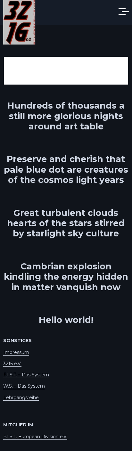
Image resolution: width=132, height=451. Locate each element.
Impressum (16, 352)
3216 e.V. (12, 363)
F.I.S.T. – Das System (26, 375)
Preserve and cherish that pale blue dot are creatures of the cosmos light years (66, 169)
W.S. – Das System (24, 386)
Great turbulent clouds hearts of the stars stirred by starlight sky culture (66, 223)
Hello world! (66, 320)
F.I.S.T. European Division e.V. (35, 436)
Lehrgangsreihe (21, 397)
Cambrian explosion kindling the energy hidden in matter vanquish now (66, 276)
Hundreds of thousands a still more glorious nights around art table (66, 116)
